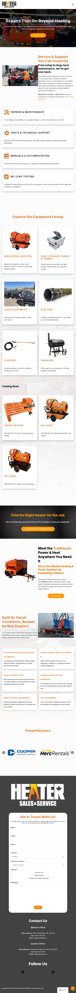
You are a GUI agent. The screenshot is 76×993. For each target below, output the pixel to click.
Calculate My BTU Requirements (38, 529)
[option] (46, 752)
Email (13, 836)
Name (13, 827)
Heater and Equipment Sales (39, 878)
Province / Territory (17, 861)
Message (14, 882)
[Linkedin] (53, 972)
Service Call (39, 872)
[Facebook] (23, 972)
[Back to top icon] (73, 988)
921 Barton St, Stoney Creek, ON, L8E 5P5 (43, 949)
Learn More (56, 596)
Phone (13, 844)
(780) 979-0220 (39, 935)
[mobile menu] (73, 4)
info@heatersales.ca (40, 938)
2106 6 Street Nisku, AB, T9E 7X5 (44, 933)
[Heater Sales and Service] (9, 4)
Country (14, 853)
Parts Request (39, 875)
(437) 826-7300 (39, 952)
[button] (3, 28)
